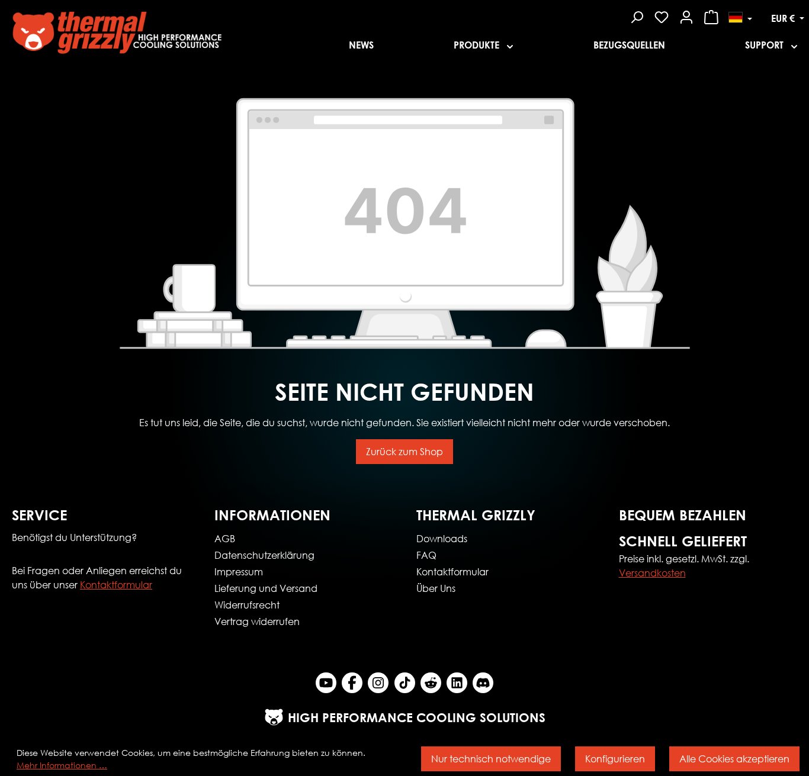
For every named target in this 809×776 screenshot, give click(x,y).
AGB (224, 538)
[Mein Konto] (686, 15)
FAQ (426, 555)
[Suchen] (636, 15)
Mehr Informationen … (62, 765)
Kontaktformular (116, 584)
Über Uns (435, 588)
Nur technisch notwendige (491, 758)
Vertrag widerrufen (257, 621)
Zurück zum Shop (404, 451)
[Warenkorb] (711, 15)
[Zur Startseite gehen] (168, 28)
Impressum (238, 571)
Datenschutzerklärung (264, 555)
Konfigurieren (615, 758)
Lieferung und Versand (265, 588)
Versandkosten (652, 572)
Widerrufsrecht (247, 604)
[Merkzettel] (661, 15)
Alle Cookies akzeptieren (734, 758)
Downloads (441, 538)
